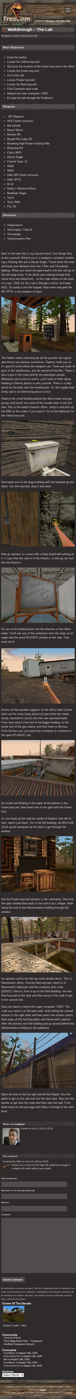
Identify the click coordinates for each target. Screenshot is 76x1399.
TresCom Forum (12, 1337)
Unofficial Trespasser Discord (19, 1344)
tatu (5, 1359)
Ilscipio (43, 1389)
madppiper (19, 1124)
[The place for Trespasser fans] (17, 24)
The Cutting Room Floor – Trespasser (23, 1341)
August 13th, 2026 (28, 1353)
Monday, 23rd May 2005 (58, 20)
